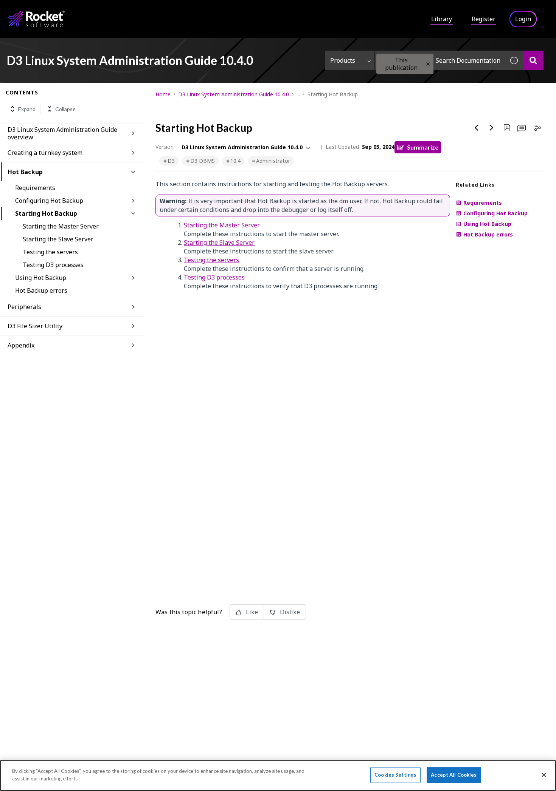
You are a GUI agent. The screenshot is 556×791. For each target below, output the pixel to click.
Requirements (35, 188)
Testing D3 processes (53, 265)
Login (523, 19)
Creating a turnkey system (45, 152)
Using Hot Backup (40, 277)
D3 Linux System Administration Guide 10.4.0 (233, 94)
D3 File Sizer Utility (35, 326)
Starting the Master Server (61, 226)
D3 (171, 160)
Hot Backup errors (41, 290)
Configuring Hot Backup (49, 200)
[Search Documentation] (533, 60)
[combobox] (439, 60)
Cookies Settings (395, 775)
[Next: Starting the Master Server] (491, 127)
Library (441, 19)
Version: (165, 146)
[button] (428, 64)
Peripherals (24, 307)
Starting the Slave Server (58, 239)
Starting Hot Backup (46, 213)
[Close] (544, 774)
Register (483, 19)
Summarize (422, 147)
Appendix (21, 345)
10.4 (235, 160)
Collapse (65, 109)
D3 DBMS (202, 160)
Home (163, 94)
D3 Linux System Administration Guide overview (62, 133)
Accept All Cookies (454, 775)
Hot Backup (25, 172)
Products (342, 60)
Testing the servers (50, 252)
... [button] (298, 94)
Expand (27, 109)
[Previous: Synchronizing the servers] (476, 127)
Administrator (273, 160)
